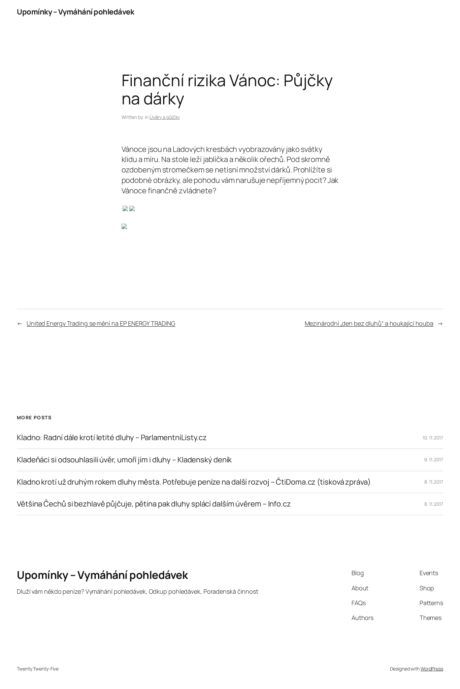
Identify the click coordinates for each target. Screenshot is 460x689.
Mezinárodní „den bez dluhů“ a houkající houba (369, 323)
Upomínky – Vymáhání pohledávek (75, 12)
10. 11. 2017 (433, 437)
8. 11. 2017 (433, 482)
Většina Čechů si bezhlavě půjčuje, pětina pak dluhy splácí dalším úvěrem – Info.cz (154, 504)
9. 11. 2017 (433, 459)
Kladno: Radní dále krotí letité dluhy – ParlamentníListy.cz (112, 437)
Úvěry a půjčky (165, 117)
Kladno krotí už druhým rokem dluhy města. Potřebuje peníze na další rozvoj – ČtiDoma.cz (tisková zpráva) (194, 482)
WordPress (432, 668)
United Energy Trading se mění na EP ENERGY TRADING (101, 323)
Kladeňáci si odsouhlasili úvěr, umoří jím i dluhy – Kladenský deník (124, 460)
